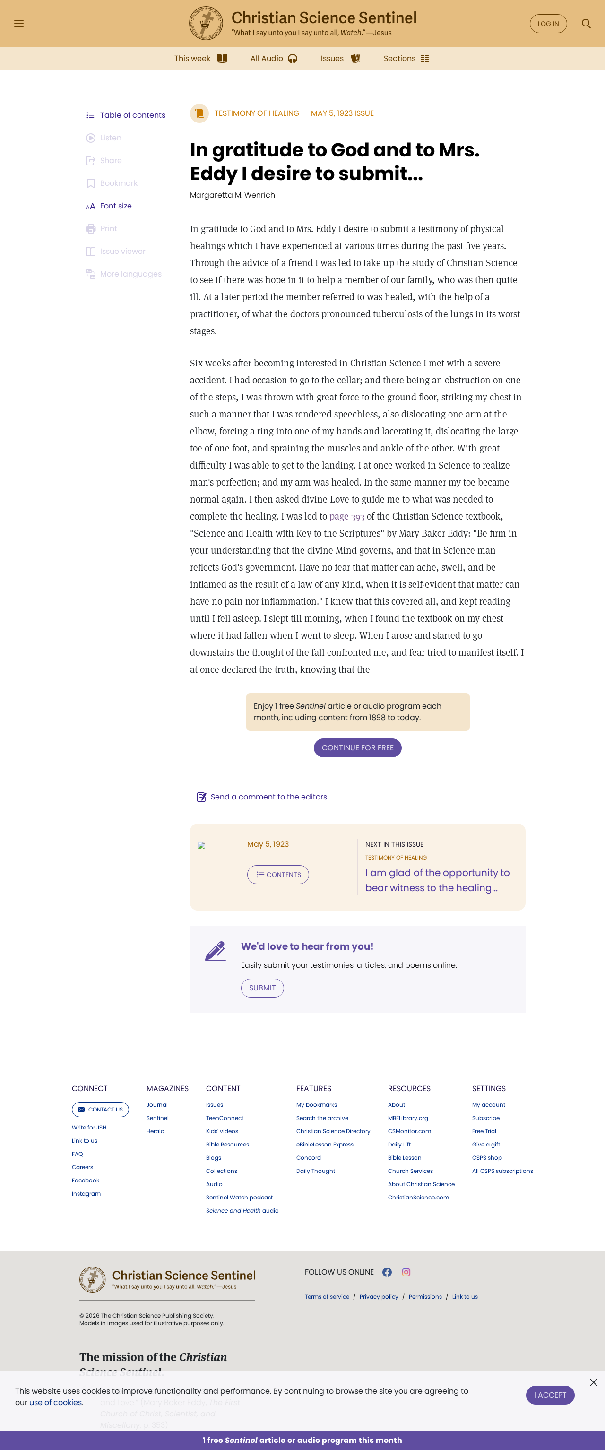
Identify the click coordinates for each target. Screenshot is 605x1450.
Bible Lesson (405, 1158)
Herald (155, 1131)
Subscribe (486, 1118)
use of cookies (55, 1402)
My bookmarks (316, 1105)
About (396, 1105)
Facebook (85, 1180)
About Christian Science (421, 1184)
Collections (221, 1171)
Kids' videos (222, 1131)
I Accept (550, 1394)
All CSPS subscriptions (502, 1171)
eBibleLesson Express (325, 1144)
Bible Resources (227, 1144)
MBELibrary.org (408, 1118)
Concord (308, 1158)
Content (223, 1088)
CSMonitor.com (409, 1131)
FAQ (77, 1154)
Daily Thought (315, 1171)
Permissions (425, 1297)
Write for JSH (89, 1127)
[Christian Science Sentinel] (302, 23)
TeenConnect (224, 1118)
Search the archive (322, 1118)
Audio (214, 1184)
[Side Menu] (19, 23)
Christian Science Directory (333, 1131)
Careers (82, 1167)
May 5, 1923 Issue (342, 113)
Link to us (84, 1141)
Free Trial (484, 1131)
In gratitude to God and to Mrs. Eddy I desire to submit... (335, 161)
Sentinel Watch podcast (239, 1197)
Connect (90, 1088)
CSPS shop (487, 1158)
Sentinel (158, 1118)
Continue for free (358, 747)
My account (488, 1105)
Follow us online (339, 1272)
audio (242, 1211)
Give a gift (486, 1144)
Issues (214, 1105)
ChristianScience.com (418, 1197)
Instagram (86, 1194)
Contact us (105, 1109)
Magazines (168, 1088)
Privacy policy (379, 1297)
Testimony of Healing (257, 113)
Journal (157, 1105)
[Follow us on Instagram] (406, 1272)
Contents (284, 874)
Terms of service (327, 1297)
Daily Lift (399, 1144)
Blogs (213, 1158)
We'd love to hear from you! (307, 946)
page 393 (346, 516)
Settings (489, 1088)
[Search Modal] (586, 23)
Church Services (410, 1171)
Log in (548, 23)
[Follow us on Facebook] (387, 1272)
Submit (262, 987)
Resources (409, 1088)
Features (313, 1088)
